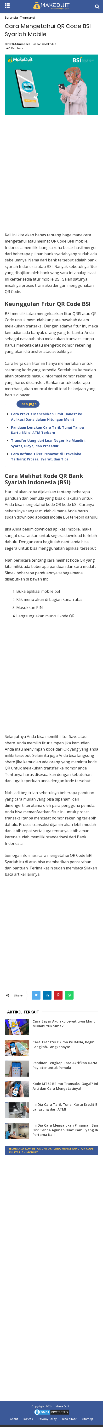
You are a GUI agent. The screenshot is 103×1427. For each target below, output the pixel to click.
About (14, 1419)
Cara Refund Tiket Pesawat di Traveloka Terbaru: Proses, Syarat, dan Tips (46, 456)
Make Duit (62, 1406)
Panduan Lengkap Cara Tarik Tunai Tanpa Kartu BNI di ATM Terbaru (47, 430)
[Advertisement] (51, 168)
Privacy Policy (48, 1419)
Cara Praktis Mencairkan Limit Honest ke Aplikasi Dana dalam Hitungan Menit (46, 416)
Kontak (28, 1419)
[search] (97, 6)
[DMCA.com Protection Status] (51, 1415)
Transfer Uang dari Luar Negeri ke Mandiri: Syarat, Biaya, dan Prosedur (48, 443)
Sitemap (87, 1419)
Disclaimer (69, 1419)
